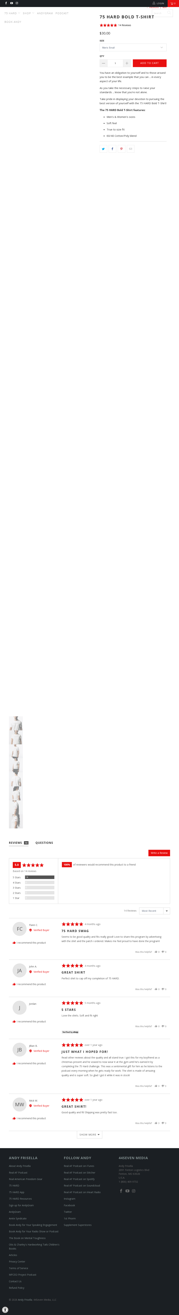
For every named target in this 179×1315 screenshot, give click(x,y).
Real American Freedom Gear (25, 1179)
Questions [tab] (44, 843)
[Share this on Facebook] (112, 149)
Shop (27, 13)
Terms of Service (18, 1268)
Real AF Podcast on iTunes (79, 1166)
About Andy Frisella (20, 1166)
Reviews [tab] (18, 843)
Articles (13, 1255)
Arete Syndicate (18, 1218)
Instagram (69, 1198)
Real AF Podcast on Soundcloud (82, 1185)
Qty (102, 56)
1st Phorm (70, 1218)
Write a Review (159, 852)
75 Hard (11, 13)
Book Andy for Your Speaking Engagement (33, 1225)
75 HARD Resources (20, 1198)
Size (102, 40)
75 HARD (14, 1185)
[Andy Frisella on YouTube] (11, 3)
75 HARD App (16, 1192)
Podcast (62, 13)
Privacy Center (17, 1261)
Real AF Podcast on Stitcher (79, 1172)
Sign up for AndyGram (21, 1205)
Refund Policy (16, 1287)
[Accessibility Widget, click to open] (5, 1309)
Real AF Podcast (18, 1172)
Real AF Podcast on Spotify (79, 1179)
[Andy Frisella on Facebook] (5, 3)
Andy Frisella (91, 11)
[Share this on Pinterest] (121, 149)
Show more (88, 1134)
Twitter (68, 1211)
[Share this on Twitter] (103, 149)
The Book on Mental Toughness (27, 1238)
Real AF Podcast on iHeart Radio (82, 1192)
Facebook (69, 1205)
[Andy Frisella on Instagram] (16, 3)
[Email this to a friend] (130, 149)
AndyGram (45, 13)
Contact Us (15, 1281)
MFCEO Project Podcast (22, 1274)
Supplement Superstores (78, 1225)
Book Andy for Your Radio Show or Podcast (34, 1231)
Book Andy (12, 21)
